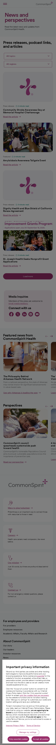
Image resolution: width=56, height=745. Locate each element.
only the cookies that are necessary (34, 695)
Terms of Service (33, 725)
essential (40, 676)
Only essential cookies (18, 739)
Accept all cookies (40, 739)
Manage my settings (27, 732)
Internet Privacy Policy (15, 725)
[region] (28, 701)
